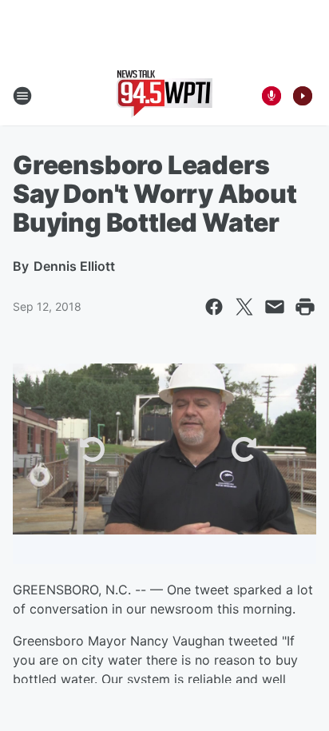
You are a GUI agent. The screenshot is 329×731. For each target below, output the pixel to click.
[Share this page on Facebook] (214, 307)
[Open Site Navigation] (22, 95)
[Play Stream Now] (302, 95)
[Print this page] (305, 307)
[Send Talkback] (271, 95)
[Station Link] (164, 95)
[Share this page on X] (244, 307)
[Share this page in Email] (275, 307)
